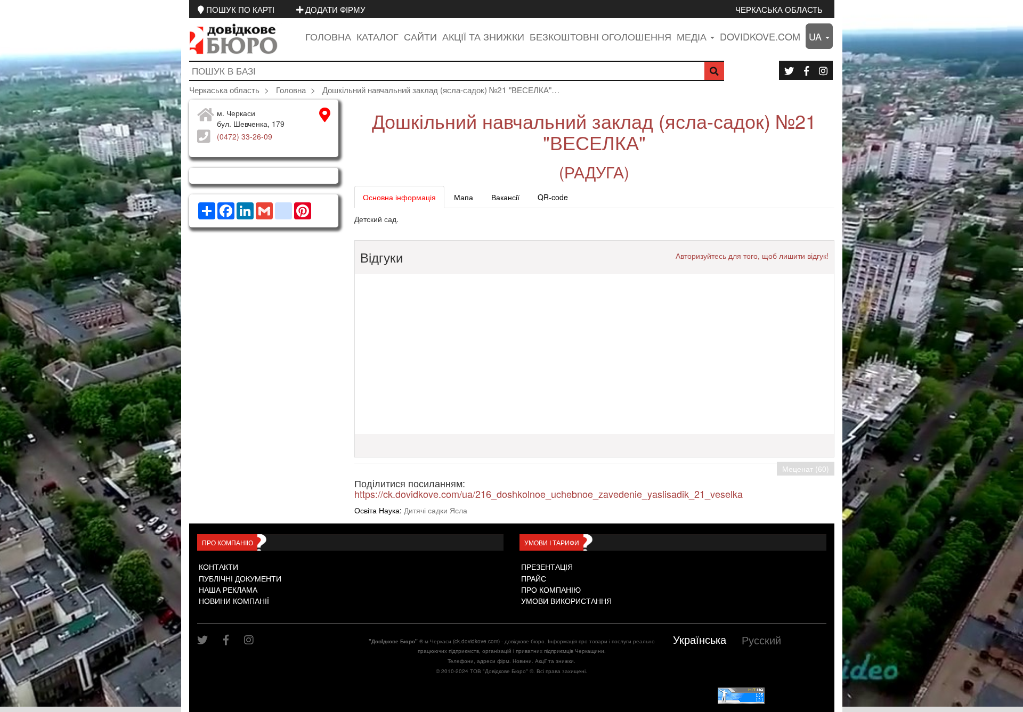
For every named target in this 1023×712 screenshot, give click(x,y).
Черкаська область (779, 9)
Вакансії (505, 197)
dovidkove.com (760, 36)
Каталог (377, 36)
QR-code (553, 197)
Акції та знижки (483, 36)
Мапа (463, 197)
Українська (699, 639)
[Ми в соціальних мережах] (789, 70)
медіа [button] (693, 36)
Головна (328, 36)
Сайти (420, 36)
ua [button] (816, 36)
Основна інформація (399, 197)
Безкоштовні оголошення (600, 36)
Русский (761, 640)
